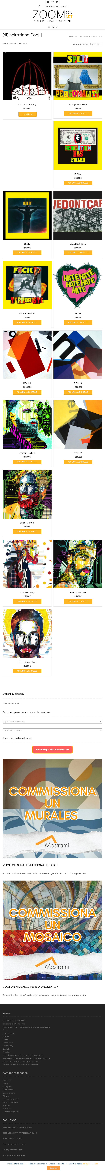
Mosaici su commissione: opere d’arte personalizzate (26, 1027)
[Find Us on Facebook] (52, 2)
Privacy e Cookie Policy (13, 1150)
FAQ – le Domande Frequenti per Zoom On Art (23, 1055)
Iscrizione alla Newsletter (14, 1024)
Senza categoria (10, 1102)
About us (6, 1052)
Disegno (6, 1084)
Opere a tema (9, 1093)
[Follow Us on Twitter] (57, 2)
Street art (7, 1109)
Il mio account (9, 1033)
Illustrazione (8, 1090)
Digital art (7, 1080)
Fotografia (7, 1087)
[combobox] (52, 722)
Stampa (6, 1105)
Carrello (6, 1036)
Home (71, 36)
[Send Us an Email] (48, 2)
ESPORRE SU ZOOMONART (14, 1021)
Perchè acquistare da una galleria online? (21, 1062)
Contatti (6, 1049)
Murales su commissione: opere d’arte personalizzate (26, 1058)
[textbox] (52, 722)
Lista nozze (8, 1043)
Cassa (5, 1040)
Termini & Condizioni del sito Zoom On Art (21, 1065)
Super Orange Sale (11, 1112)
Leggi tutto (27, 114)
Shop (5, 1030)
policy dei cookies (90, 1164)
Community (8, 1046)
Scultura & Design (10, 1099)
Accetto (53, 1168)
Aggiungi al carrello (78, 113)
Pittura (6, 1096)
